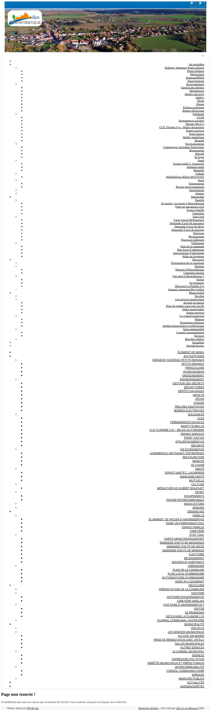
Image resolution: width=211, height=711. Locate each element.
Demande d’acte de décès (189, 226)
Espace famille (195, 210)
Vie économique (194, 143)
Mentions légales (148, 708)
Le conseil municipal (192, 315)
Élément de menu (191, 352)
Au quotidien (196, 64)
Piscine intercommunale (190, 186)
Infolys (200, 97)
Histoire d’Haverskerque (189, 269)
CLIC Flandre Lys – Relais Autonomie (181, 127)
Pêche (200, 100)
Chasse (200, 104)
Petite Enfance (195, 71)
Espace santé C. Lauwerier (188, 163)
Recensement (196, 236)
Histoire (199, 266)
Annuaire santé (195, 167)
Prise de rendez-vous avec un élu (185, 306)
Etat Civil (198, 216)
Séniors (199, 193)
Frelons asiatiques (193, 107)
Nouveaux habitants (192, 239)
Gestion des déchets (192, 87)
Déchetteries (196, 90)
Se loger (199, 157)
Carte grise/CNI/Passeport (189, 219)
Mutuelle (198, 170)
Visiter (200, 279)
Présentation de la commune (187, 262)
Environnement (195, 84)
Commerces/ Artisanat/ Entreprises (183, 147)
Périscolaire (197, 74)
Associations (196, 190)
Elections (198, 233)
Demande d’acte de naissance (187, 223)
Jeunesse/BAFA (195, 77)
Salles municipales (193, 309)
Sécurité (199, 140)
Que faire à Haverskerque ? (188, 276)
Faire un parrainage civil (189, 206)
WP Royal (32, 708)
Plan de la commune (192, 246)
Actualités (198, 342)
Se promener (196, 282)
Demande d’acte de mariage (188, 229)
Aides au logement (193, 256)
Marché (199, 153)
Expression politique (192, 322)
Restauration (196, 150)
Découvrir (198, 259)
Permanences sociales (191, 120)
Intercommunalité (193, 329)
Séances (199, 319)
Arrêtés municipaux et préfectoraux (183, 325)
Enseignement (196, 80)
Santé (201, 160)
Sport (201, 180)
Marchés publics (194, 339)
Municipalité (196, 292)
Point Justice (196, 133)
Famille (199, 200)
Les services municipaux (189, 299)
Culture (199, 173)
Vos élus (199, 296)
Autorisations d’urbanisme (188, 253)
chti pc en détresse (187, 708)
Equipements (196, 183)
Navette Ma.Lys (195, 123)
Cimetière (198, 213)
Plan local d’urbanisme (190, 249)
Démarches (197, 196)
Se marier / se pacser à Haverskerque (182, 203)
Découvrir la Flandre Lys (189, 286)
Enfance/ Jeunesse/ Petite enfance (184, 67)
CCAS (200, 117)
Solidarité (198, 114)
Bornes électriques (193, 110)
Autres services (195, 312)
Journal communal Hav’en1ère (186, 289)
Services (199, 335)
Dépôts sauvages (194, 94)
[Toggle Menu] (203, 55)
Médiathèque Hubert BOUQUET (185, 176)
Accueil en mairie (193, 302)
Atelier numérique (193, 137)
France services (195, 130)
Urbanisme (197, 243)
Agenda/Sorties (195, 345)
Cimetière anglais (193, 272)
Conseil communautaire (190, 332)
